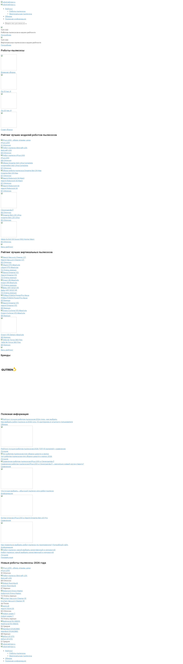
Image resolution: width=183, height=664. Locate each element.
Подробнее (6, 35)
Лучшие (4, 451)
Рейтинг (9, 9)
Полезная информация (15, 19)
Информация (7, 493)
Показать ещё (7, 557)
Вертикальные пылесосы (20, 14)
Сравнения (6, 467)
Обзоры (8, 16)
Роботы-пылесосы (17, 11)
